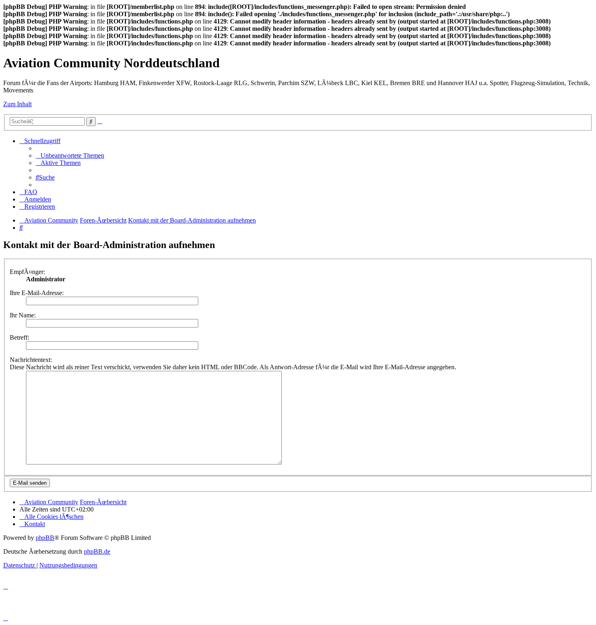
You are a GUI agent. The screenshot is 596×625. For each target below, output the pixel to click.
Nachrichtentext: (31, 359)
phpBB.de (97, 551)
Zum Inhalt (17, 104)
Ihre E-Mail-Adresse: (37, 292)
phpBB (45, 537)
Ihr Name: (23, 315)
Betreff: (19, 337)
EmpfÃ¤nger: (27, 271)
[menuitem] (70, 155)
